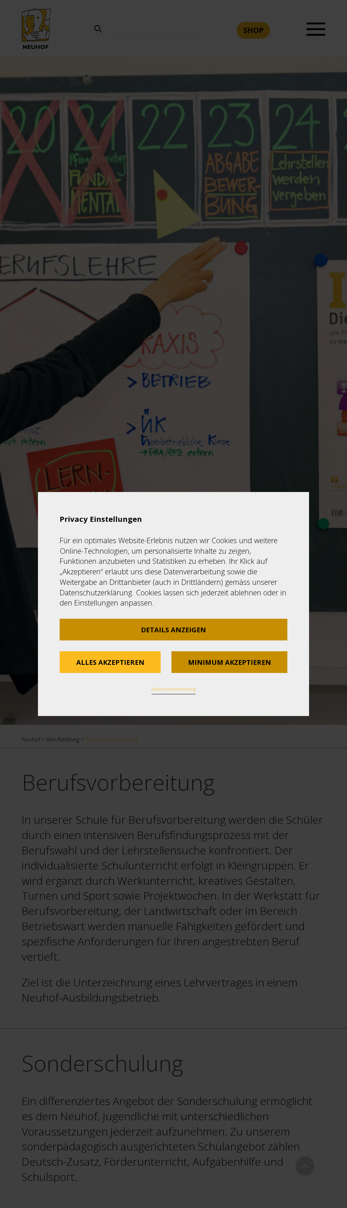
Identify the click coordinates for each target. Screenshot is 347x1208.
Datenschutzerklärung (173, 689)
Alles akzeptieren (110, 662)
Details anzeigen (173, 629)
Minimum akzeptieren (229, 662)
